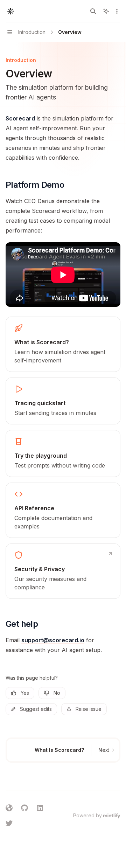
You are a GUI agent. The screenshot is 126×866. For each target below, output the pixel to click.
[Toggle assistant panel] (106, 11)
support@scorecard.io (52, 640)
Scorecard (20, 118)
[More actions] (116, 11)
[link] (63, 344)
